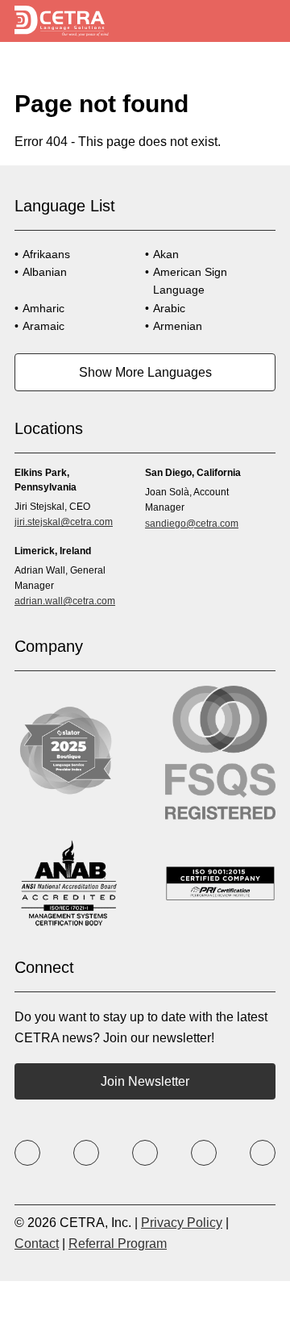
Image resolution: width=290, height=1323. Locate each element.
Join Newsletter (145, 1081)
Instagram (145, 1153)
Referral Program (117, 1243)
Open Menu (263, 22)
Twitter (86, 1153)
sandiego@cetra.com (191, 523)
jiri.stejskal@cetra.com (63, 522)
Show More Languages (145, 372)
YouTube (204, 1153)
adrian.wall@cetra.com (64, 601)
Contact (36, 1243)
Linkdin (263, 1153)
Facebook (27, 1153)
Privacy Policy (181, 1222)
